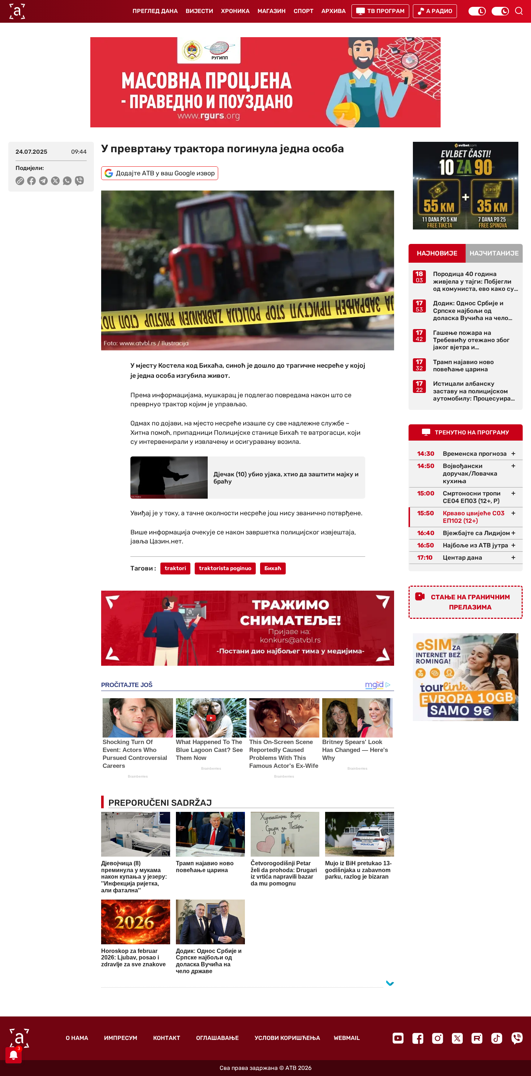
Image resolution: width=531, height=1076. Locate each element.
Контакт (166, 1038)
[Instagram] (437, 1038)
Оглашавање (217, 1038)
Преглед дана (155, 11)
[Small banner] (465, 185)
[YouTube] (398, 1038)
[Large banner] (265, 82)
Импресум (120, 1038)
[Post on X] (55, 180)
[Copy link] (20, 180)
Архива (333, 11)
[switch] (477, 11)
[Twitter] (457, 1038)
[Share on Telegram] (43, 180)
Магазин (272, 11)
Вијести (199, 11)
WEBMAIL (347, 1038)
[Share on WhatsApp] (67, 180)
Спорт (304, 11)
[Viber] (517, 1038)
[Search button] (519, 11)
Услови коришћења (287, 1038)
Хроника (235, 11)
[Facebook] (417, 1038)
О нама (77, 1038)
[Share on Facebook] (31, 180)
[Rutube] (477, 1038)
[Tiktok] (496, 1038)
